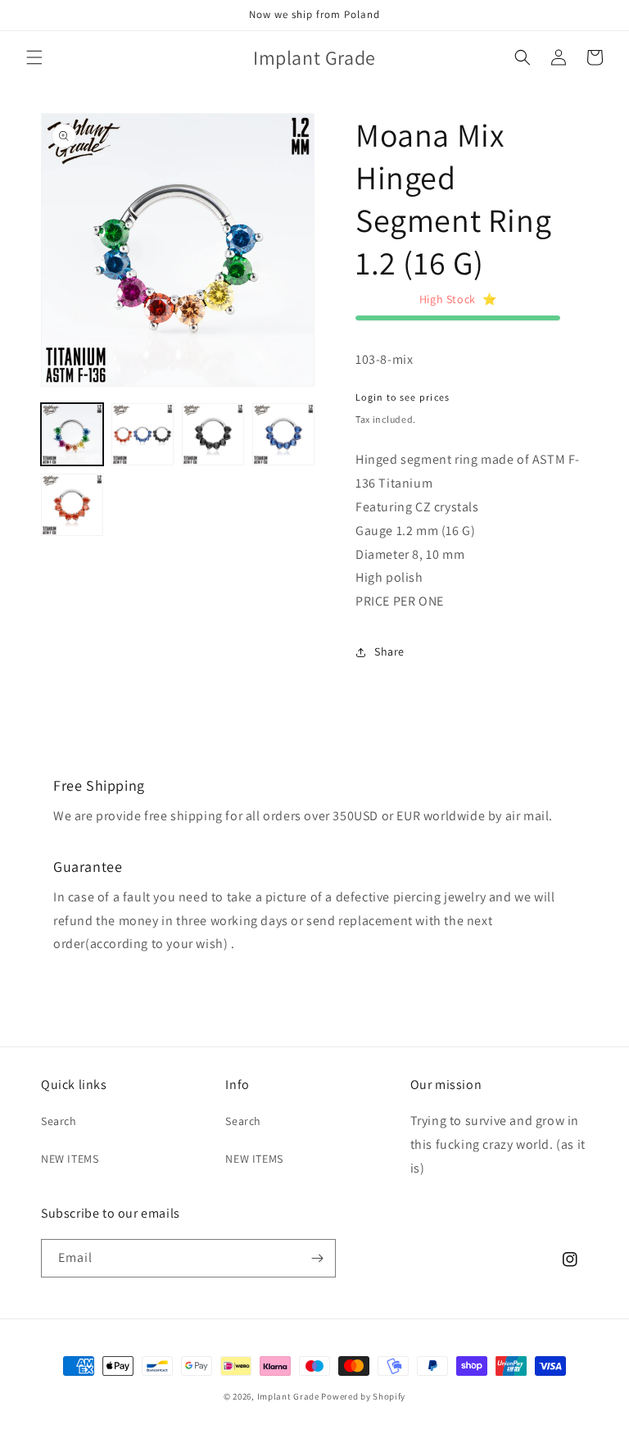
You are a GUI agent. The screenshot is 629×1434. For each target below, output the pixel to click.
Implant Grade (288, 1396)
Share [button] (389, 651)
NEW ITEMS (69, 1158)
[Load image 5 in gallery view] (72, 505)
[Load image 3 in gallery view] (213, 434)
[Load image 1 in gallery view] (72, 434)
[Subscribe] (317, 1258)
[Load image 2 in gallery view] (142, 434)
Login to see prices (402, 397)
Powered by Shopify (363, 1396)
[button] (34, 57)
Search (59, 1121)
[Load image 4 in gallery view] (283, 434)
